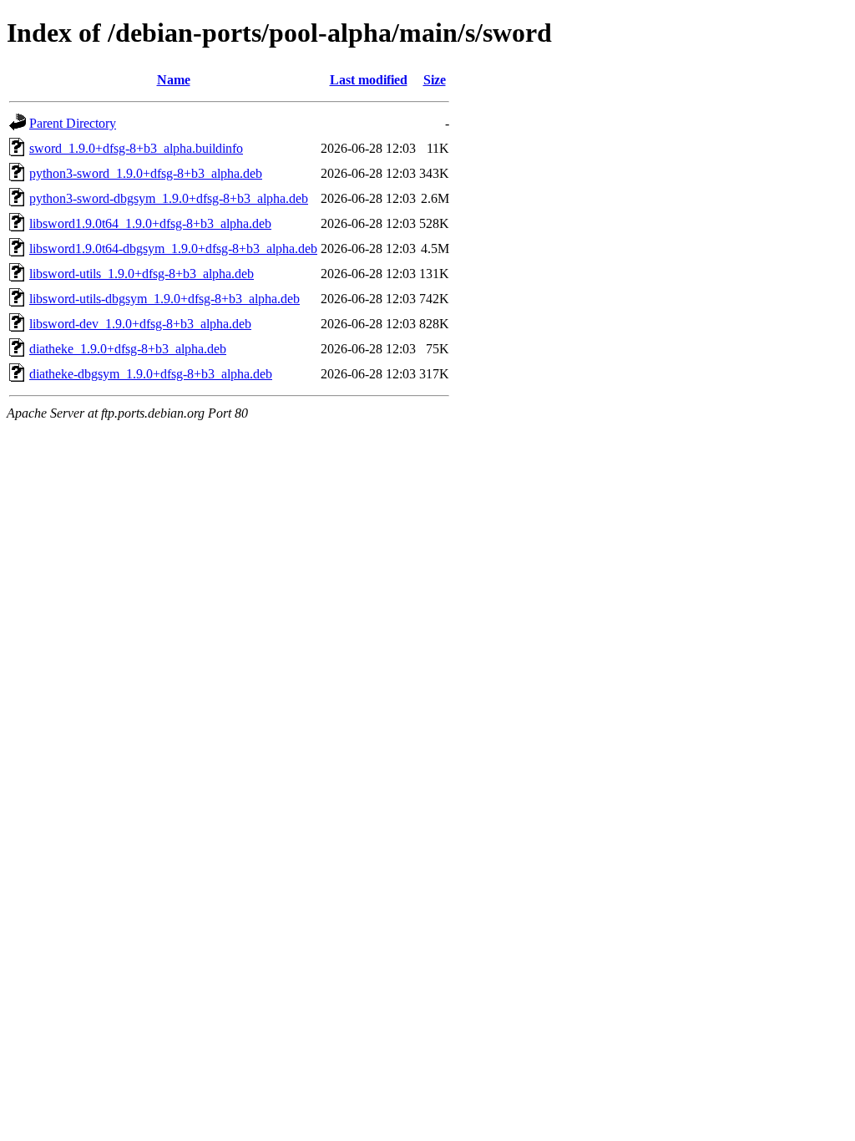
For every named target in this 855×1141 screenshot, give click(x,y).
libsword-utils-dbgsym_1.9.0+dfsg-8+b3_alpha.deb (164, 299)
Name (173, 80)
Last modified (368, 80)
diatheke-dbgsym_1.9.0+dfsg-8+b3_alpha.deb (150, 374)
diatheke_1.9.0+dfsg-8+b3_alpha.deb (127, 349)
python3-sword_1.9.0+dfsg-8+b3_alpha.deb (145, 173)
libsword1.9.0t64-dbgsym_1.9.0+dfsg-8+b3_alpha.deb (173, 248)
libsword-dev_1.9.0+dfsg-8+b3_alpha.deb (140, 324)
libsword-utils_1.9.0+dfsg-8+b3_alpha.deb (141, 273)
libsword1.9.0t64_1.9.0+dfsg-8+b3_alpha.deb (150, 223)
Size (434, 80)
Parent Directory (72, 123)
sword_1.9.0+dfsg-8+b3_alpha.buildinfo (136, 148)
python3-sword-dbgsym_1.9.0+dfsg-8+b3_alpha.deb (168, 198)
